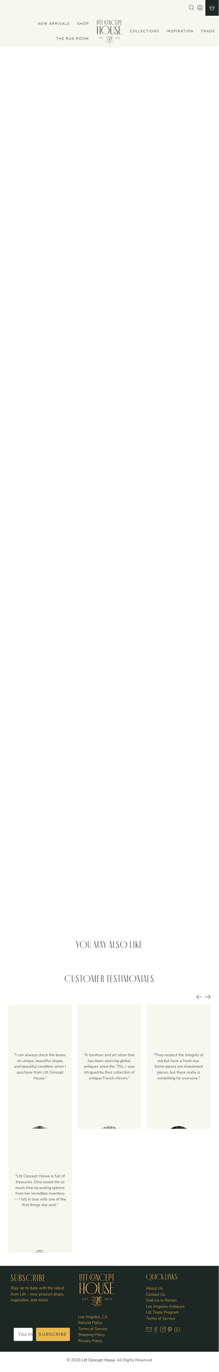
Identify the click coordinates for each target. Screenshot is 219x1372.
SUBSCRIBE (53, 1334)
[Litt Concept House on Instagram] (163, 1331)
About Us (154, 1288)
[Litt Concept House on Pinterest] (170, 1331)
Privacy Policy (90, 1340)
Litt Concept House (98, 1360)
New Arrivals (54, 23)
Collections (144, 31)
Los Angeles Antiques (165, 1306)
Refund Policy (90, 1322)
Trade (208, 31)
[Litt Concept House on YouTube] (177, 1331)
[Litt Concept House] (109, 31)
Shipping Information (134, 247)
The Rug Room (72, 38)
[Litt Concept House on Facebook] (156, 1331)
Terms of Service (92, 1328)
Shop (83, 23)
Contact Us (155, 1294)
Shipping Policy (91, 1334)
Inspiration (180, 31)
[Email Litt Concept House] (149, 1331)
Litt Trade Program (162, 1312)
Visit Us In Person (161, 1300)
